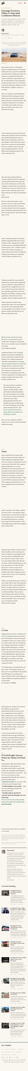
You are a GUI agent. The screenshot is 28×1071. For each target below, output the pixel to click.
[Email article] (8, 38)
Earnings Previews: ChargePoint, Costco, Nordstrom (16, 927)
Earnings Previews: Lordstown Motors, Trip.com (16, 892)
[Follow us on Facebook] (2, 1057)
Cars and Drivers (6, 8)
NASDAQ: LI (21, 634)
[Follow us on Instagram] (12, 1057)
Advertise (14, 1054)
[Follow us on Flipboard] (17, 1057)
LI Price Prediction (7, 636)
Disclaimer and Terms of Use (7, 1052)
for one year (12, 782)
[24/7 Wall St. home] (3, 2)
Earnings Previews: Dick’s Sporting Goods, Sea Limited (17, 1009)
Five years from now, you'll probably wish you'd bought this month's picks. (13, 802)
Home (2, 1049)
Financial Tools (20, 1049)
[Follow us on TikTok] (15, 1057)
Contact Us (13, 1049)
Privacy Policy (18, 1052)
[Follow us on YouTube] (9, 1057)
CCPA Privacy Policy (5, 1054)
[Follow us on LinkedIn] (7, 1057)
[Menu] (25, 3)
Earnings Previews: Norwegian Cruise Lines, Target (17, 943)
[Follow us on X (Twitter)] (4, 1057)
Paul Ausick (6, 33)
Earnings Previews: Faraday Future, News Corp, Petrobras (18, 959)
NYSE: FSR (5, 460)
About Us (7, 1049)
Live (20, 2)
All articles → (11, 880)
